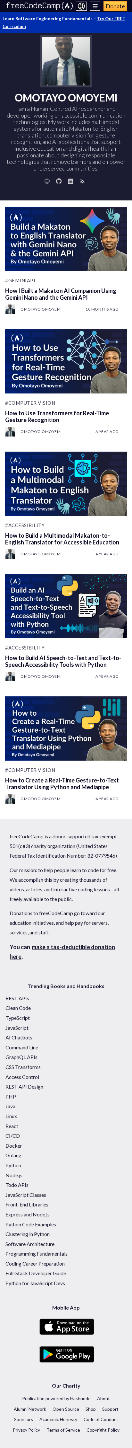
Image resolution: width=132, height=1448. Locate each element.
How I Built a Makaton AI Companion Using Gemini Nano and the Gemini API (60, 294)
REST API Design (24, 1086)
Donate (115, 6)
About (103, 1398)
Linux (11, 1116)
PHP (10, 1096)
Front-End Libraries (26, 1204)
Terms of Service (63, 1430)
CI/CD (12, 1136)
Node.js (13, 1175)
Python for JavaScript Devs (35, 1283)
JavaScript (17, 1028)
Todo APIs (17, 1185)
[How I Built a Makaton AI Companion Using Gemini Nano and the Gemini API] (66, 239)
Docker (13, 1146)
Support (110, 1409)
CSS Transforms (23, 1067)
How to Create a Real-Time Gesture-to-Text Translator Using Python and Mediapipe (62, 783)
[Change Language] (81, 6)
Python (13, 1165)
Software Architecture (29, 1244)
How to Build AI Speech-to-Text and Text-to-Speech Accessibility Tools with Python (63, 661)
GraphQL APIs (21, 1057)
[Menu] (95, 6)
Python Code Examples (30, 1224)
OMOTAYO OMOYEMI (41, 309)
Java (10, 1106)
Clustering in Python (27, 1234)
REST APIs (17, 998)
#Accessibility (25, 525)
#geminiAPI (20, 280)
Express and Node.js (27, 1214)
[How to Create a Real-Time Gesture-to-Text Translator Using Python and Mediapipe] (66, 728)
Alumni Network (30, 1409)
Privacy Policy (26, 1430)
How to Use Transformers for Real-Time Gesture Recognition (57, 416)
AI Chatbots (18, 1037)
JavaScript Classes (25, 1195)
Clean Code (18, 1008)
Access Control (22, 1077)
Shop (91, 1409)
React (11, 1126)
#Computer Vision (30, 403)
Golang (13, 1155)
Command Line (21, 1047)
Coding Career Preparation (35, 1263)
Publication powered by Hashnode (56, 1398)
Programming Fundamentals (36, 1253)
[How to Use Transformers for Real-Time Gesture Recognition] (66, 361)
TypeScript (17, 1018)
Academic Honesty (58, 1419)
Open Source (66, 1409)
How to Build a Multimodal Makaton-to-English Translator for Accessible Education (62, 539)
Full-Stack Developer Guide (35, 1273)
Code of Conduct (101, 1419)
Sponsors (23, 1419)
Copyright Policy (103, 1430)
